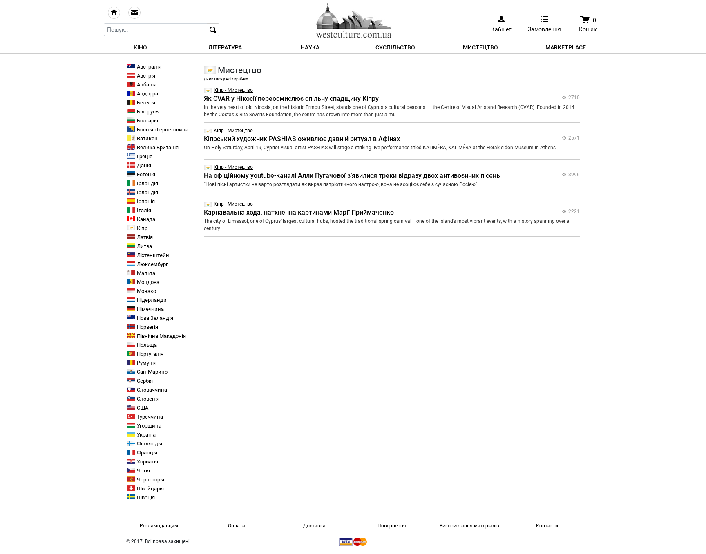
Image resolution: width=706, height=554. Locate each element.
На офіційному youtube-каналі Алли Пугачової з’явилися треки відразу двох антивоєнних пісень (352, 175)
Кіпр (142, 228)
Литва (144, 246)
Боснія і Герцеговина (162, 129)
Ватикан (147, 138)
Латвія (145, 237)
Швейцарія (150, 488)
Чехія (143, 471)
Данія (144, 165)
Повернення (392, 526)
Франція (147, 453)
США (142, 408)
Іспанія (146, 201)
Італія (144, 210)
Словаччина (152, 390)
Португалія (150, 354)
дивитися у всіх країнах (226, 79)
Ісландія (147, 192)
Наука (310, 47)
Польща (147, 345)
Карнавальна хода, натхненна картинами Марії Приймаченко (299, 212)
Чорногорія (150, 479)
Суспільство (395, 47)
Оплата (236, 526)
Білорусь (148, 112)
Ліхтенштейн (153, 255)
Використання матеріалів (469, 526)
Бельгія (146, 103)
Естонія (146, 174)
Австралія (149, 67)
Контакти (547, 526)
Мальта (146, 273)
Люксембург (152, 264)
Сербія (145, 381)
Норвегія (147, 327)
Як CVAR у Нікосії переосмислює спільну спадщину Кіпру (291, 98)
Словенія (148, 399)
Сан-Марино (152, 372)
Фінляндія (149, 444)
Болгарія (147, 120)
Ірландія (147, 183)
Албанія (146, 85)
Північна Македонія (161, 336)
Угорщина (149, 426)
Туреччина (150, 417)
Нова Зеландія (155, 318)
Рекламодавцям (159, 526)
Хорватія (147, 462)
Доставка (314, 526)
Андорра (147, 94)
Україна (146, 435)
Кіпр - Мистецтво (233, 90)
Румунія (146, 363)
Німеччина (150, 309)
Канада (146, 219)
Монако (146, 291)
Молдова (148, 282)
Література (225, 47)
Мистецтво (480, 47)
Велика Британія (158, 147)
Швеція (146, 497)
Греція (144, 156)
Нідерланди (152, 300)
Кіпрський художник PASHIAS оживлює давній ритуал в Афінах (302, 139)
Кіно (140, 47)
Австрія (146, 76)
